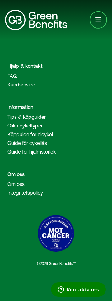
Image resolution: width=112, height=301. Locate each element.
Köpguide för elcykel (30, 134)
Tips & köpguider (26, 117)
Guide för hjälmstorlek (31, 152)
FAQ (12, 76)
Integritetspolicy (25, 193)
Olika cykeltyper (25, 125)
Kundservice (21, 84)
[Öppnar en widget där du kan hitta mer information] (78, 290)
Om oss (16, 184)
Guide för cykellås (27, 143)
